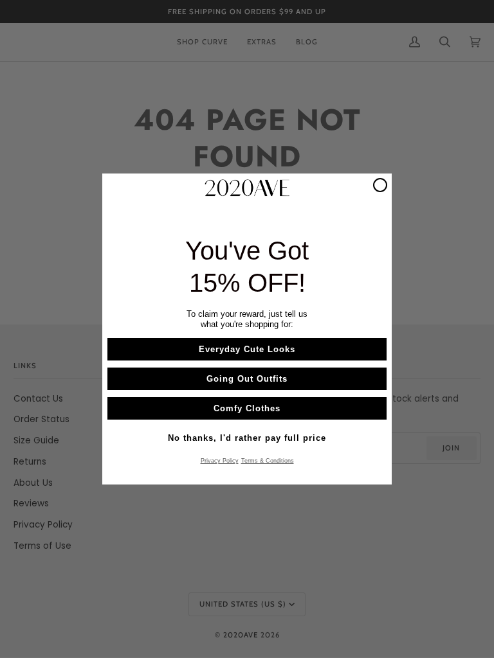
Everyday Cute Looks (247, 349)
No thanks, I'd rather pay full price (247, 438)
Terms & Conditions (267, 461)
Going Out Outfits (247, 379)
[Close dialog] (380, 185)
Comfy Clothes (247, 408)
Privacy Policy (220, 461)
